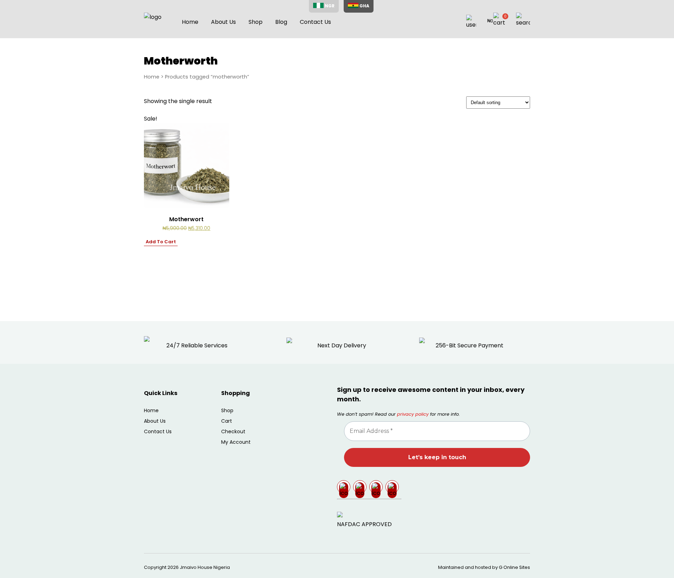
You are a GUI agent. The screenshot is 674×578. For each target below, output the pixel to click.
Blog (281, 22)
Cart (226, 420)
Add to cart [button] (161, 242)
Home (190, 22)
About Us (223, 22)
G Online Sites (514, 567)
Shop (256, 22)
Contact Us (315, 22)
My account (236, 442)
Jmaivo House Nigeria (205, 567)
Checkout (233, 431)
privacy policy (413, 414)
